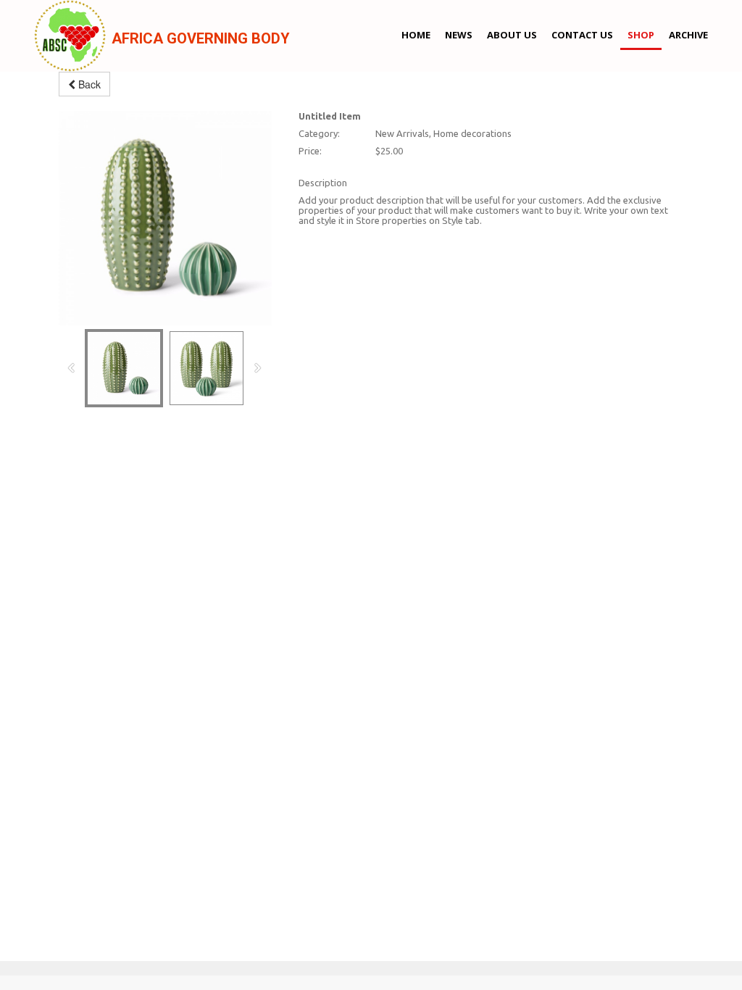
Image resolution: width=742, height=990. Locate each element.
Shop (641, 34)
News (458, 34)
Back (88, 84)
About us (512, 34)
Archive (688, 34)
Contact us (582, 34)
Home (415, 34)
